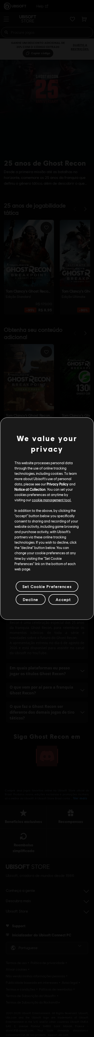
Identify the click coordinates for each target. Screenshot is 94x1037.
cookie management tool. (51, 500)
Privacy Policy (57, 484)
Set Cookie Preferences (47, 586)
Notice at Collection (30, 489)
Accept (63, 599)
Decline (30, 599)
